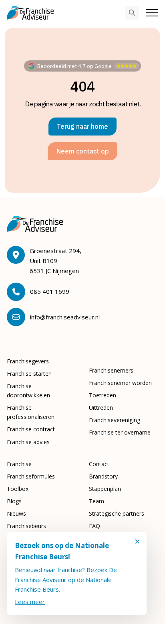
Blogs (14, 501)
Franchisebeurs (26, 526)
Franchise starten (29, 373)
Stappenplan (105, 488)
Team (96, 501)
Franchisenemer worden (120, 383)
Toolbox (17, 488)
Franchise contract (31, 429)
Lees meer (30, 602)
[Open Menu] (152, 13)
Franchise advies (28, 442)
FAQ (94, 526)
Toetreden (102, 395)
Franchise (19, 464)
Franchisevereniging (114, 420)
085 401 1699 (49, 291)
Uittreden (101, 407)
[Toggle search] (132, 13)
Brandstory (103, 476)
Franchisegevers (28, 361)
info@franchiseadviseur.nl (65, 317)
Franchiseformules (31, 476)
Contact (99, 464)
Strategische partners (116, 513)
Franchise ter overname (120, 432)
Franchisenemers (111, 370)
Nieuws (16, 513)
